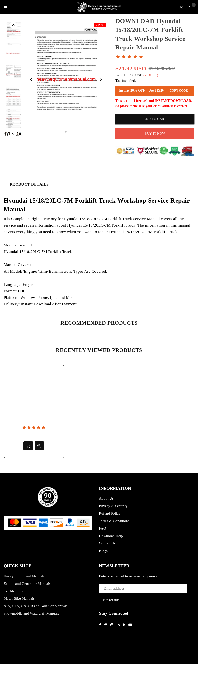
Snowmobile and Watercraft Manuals (31, 613)
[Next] (101, 79)
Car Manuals (13, 591)
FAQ (102, 528)
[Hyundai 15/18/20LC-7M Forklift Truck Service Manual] (13, 31)
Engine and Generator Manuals (27, 583)
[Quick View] (39, 445)
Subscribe (111, 600)
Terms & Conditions (114, 521)
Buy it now (155, 133)
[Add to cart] (28, 445)
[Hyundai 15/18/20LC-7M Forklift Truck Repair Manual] (13, 74)
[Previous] (31, 79)
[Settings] (181, 7)
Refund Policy (109, 513)
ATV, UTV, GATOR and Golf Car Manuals (35, 606)
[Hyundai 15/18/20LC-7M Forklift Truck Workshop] (13, 96)
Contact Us (107, 543)
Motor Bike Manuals (19, 598)
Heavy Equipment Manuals (24, 576)
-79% (100, 25)
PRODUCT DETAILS (29, 184)
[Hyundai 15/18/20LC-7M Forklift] (13, 118)
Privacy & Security (113, 506)
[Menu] (5, 7)
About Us (106, 498)
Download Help (111, 536)
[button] (190, 7)
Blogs (103, 551)
